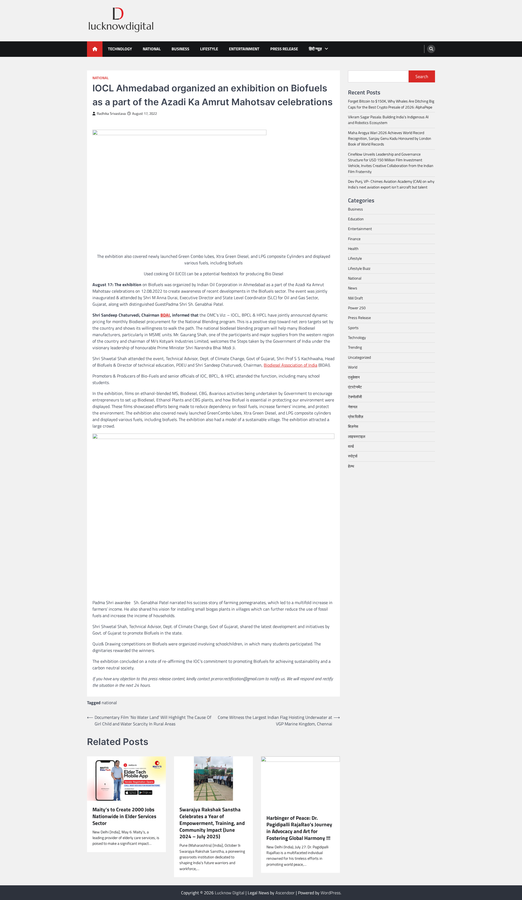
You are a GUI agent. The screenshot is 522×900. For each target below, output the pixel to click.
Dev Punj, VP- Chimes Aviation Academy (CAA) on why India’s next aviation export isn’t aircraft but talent (391, 184)
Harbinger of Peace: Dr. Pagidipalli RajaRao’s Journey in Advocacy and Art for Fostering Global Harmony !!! (299, 828)
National (152, 49)
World (352, 367)
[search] (431, 49)
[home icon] (94, 49)
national (109, 702)
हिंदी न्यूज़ (315, 49)
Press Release (284, 49)
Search (421, 76)
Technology (120, 49)
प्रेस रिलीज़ (355, 416)
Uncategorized (359, 357)
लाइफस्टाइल (356, 436)
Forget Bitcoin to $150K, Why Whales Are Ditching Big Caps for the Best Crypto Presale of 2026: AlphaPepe (391, 104)
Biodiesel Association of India (290, 365)
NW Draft (355, 298)
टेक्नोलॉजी (355, 397)
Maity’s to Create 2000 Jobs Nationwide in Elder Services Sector (124, 816)
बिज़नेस (353, 426)
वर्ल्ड (351, 446)
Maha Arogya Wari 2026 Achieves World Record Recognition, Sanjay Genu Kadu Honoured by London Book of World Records (389, 138)
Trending (355, 347)
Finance (354, 239)
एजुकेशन (354, 377)
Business (180, 49)
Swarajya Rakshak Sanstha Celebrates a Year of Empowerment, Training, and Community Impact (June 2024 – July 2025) (212, 823)
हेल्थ (351, 466)
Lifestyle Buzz (359, 268)
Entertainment (244, 49)
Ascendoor (285, 892)
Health (353, 249)
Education (356, 219)
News (352, 288)
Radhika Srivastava (111, 113)
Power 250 (357, 308)
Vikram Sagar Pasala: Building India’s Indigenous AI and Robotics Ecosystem (388, 120)
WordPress (330, 892)
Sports (353, 327)
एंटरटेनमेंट (355, 387)
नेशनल (352, 407)
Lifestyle (209, 49)
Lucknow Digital (229, 892)
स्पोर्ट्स (352, 456)
